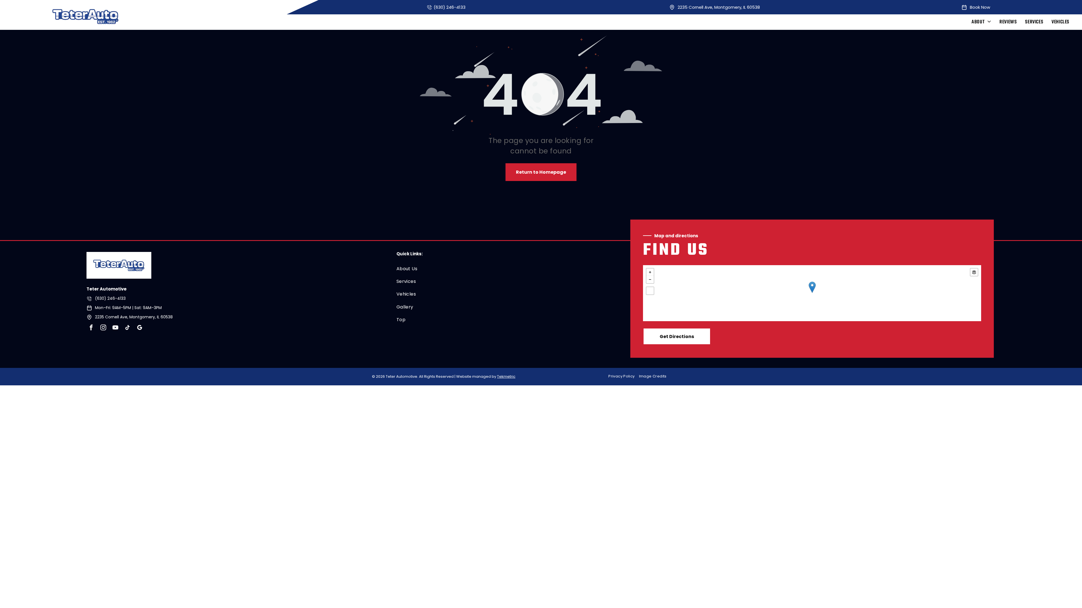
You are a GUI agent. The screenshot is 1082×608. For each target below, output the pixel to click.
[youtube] (115, 328)
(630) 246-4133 (449, 7)
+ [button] (650, 272)
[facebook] (91, 328)
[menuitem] (981, 22)
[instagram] (103, 328)
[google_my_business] (139, 328)
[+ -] (812, 293)
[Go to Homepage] (119, 255)
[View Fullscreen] (650, 290)
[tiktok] (127, 328)
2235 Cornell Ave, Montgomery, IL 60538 (719, 7)
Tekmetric (506, 376)
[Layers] (974, 272)
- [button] (650, 279)
